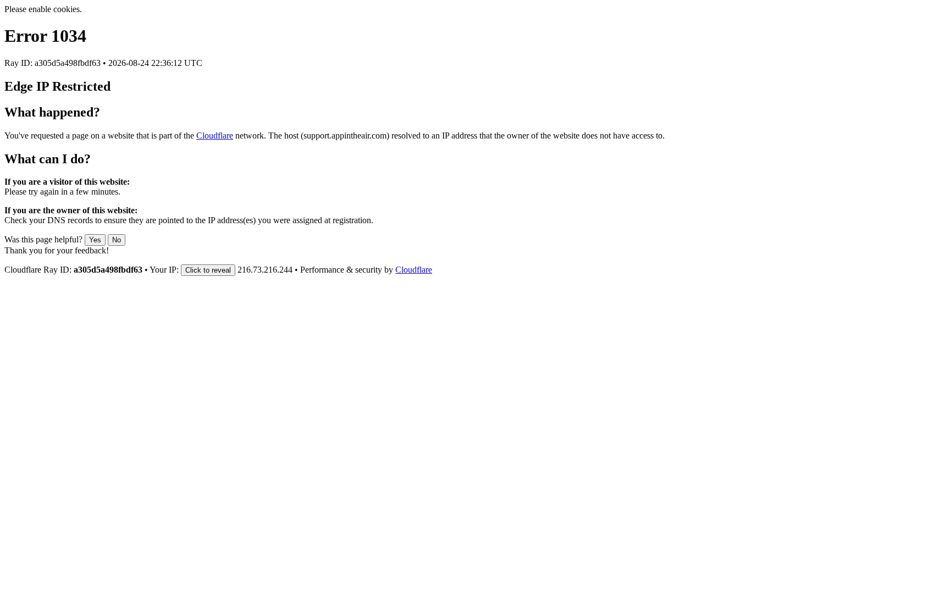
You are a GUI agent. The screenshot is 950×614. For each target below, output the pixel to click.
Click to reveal (208, 270)
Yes (95, 240)
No (116, 240)
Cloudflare (214, 135)
